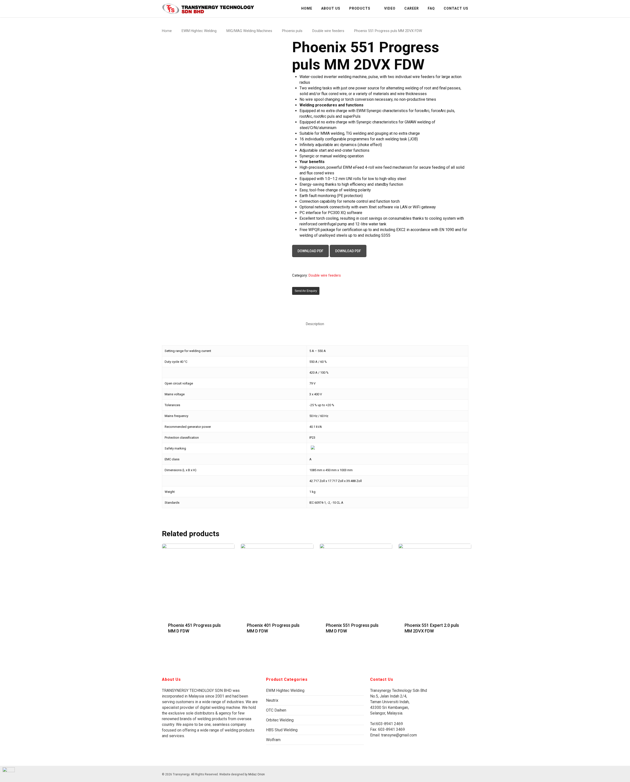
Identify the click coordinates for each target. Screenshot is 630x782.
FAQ (431, 8)
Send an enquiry (306, 291)
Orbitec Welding (280, 720)
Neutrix (272, 700)
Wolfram (273, 739)
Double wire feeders (328, 31)
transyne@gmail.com (398, 735)
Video (389, 8)
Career (411, 8)
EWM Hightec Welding (199, 31)
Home (306, 8)
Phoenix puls (292, 31)
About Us (330, 8)
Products (359, 8)
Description (315, 324)
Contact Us (456, 8)
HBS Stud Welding (282, 730)
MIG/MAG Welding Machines (249, 31)
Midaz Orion (256, 774)
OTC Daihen (276, 710)
